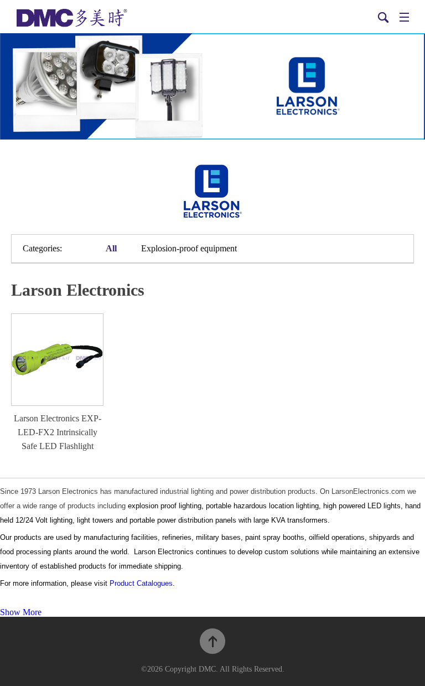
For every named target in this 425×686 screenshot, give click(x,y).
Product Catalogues (141, 583)
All (111, 248)
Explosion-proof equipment (189, 248)
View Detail (57, 362)
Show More (21, 612)
